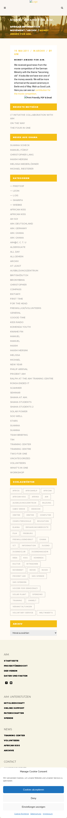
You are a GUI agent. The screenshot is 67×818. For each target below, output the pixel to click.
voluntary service (23, 613)
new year (16, 364)
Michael (15, 359)
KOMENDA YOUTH (20, 327)
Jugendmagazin (40, 552)
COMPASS (15, 289)
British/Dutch (19, 275)
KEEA (15, 558)
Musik (45, 570)
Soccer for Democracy (25, 588)
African (47, 491)
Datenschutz (35, 814)
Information (29, 546)
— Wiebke (16, 204)
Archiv (32, 30)
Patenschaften (14, 713)
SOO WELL (16, 416)
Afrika (35, 497)
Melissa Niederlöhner (24, 164)
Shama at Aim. (18, 397)
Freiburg (28, 533)
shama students (20, 402)
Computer (45, 515)
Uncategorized (20, 458)
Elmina (16, 527)
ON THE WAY (17, 123)
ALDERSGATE (17, 247)
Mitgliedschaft (14, 703)
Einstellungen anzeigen (33, 806)
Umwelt (32, 601)
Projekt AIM (18, 373)
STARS (14, 420)
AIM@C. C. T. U (18, 242)
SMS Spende (38, 576)
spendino (37, 594)
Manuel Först (19, 150)
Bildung (46, 503)
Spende (8, 718)
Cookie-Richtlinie (21, 814)
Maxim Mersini (19, 159)
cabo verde (19, 509)
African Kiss (18, 209)
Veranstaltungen (22, 607)
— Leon (14, 190)
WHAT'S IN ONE (19, 467)
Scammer (16, 388)
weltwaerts (46, 613)
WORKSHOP (17, 472)
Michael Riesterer (22, 168)
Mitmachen (32, 564)
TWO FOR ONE (18, 453)
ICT (14, 546)
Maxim (14, 345)
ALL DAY (15, 251)
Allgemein (16, 256)
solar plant (19, 594)
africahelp (31, 491)
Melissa (15, 355)
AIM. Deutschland (21, 223)
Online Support (14, 708)
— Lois (14, 195)
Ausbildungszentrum (24, 270)
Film (15, 533)
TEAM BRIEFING (19, 434)
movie (33, 570)
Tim (12, 439)
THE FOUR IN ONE (20, 127)
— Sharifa (16, 200)
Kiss (25, 558)
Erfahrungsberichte (37, 527)
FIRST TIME (16, 298)
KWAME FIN (16, 331)
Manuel (15, 336)
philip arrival (19, 369)
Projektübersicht (16, 665)
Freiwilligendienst (23, 539)
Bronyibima (17, 280)
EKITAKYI (15, 294)
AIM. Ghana (17, 233)
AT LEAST (15, 265)
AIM (46, 497)
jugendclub (19, 552)
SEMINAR (15, 392)
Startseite (11, 660)
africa (16, 491)
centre (30, 515)
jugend (46, 546)
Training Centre (20, 449)
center (16, 515)
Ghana (42, 539)
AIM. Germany (18, 228)
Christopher (18, 284)
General (15, 312)
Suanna (15, 425)
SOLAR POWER (18, 411)
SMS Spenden (19, 582)
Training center (20, 444)
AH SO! (14, 219)
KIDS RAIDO (16, 322)
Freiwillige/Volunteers (25, 308)
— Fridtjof (17, 186)
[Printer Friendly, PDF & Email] (38, 97)
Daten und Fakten (15, 675)
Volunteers (18, 463)
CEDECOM (36, 509)
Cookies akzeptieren (33, 789)
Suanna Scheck (20, 145)
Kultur (16, 564)
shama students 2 (22, 406)
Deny (33, 798)
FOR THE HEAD (18, 303)
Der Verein (10, 670)
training (17, 601)
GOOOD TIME (17, 317)
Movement (18, 570)
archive (9, 750)
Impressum (48, 814)
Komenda (38, 558)
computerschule (22, 521)
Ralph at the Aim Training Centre (31, 378)
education (43, 521)
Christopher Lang (22, 154)
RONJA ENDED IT (19, 383)
